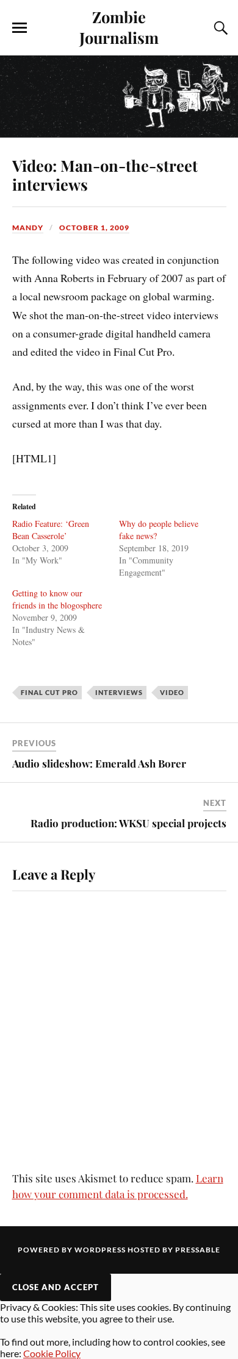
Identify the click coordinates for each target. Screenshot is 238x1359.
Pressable (197, 1249)
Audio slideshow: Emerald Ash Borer (99, 763)
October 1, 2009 (94, 227)
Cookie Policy (52, 1353)
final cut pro (49, 692)
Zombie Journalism (119, 27)
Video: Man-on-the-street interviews (105, 175)
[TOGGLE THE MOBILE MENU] (19, 28)
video (172, 692)
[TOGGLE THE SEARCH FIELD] (219, 28)
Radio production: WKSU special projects (128, 823)
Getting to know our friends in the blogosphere (57, 599)
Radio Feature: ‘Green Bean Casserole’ (50, 530)
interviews (119, 692)
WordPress (100, 1249)
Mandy (27, 227)
